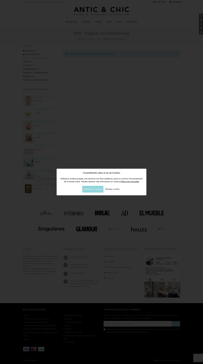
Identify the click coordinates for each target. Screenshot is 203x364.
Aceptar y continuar (93, 189)
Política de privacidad (129, 181)
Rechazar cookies (112, 189)
